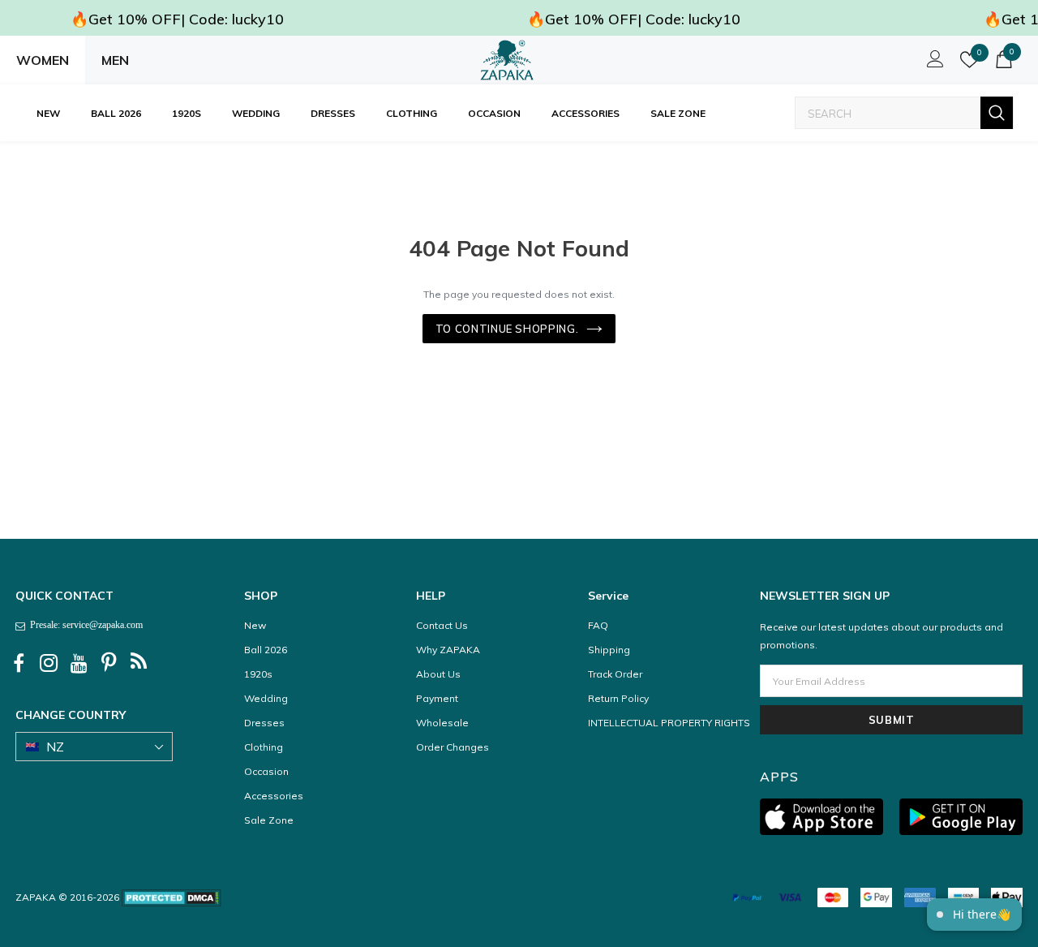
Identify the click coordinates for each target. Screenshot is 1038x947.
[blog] (138, 663)
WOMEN (42, 60)
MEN (115, 60)
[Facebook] (18, 663)
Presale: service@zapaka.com (84, 625)
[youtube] (78, 663)
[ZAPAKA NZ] (507, 60)
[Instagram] (48, 663)
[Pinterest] (108, 663)
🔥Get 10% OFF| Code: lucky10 (177, 19)
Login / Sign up (932, 63)
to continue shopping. (507, 328)
